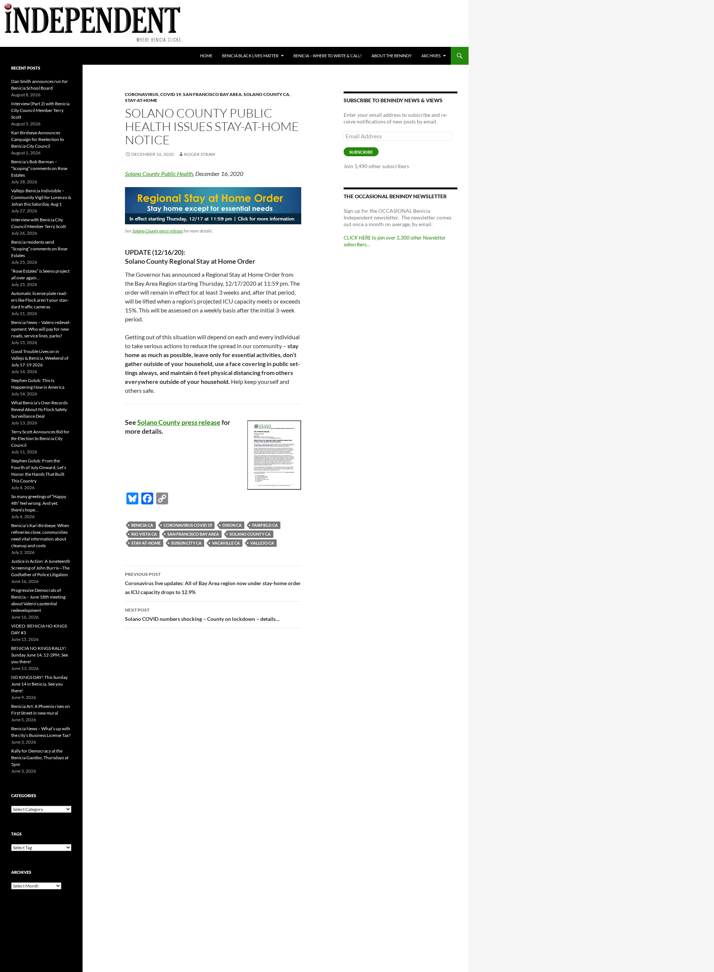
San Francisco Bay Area (212, 94)
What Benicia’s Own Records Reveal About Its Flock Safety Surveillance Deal (39, 409)
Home (206, 55)
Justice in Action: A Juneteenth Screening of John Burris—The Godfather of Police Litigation (40, 567)
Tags (16, 833)
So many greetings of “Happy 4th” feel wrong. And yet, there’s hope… (38, 503)
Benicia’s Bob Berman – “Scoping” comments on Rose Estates (39, 168)
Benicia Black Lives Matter (250, 55)
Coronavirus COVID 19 (188, 525)
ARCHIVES (431, 55)
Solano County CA (266, 94)
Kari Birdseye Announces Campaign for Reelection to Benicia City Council (37, 139)
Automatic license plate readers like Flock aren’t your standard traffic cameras (40, 300)
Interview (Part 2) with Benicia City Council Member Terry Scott (40, 110)
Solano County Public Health (159, 173)
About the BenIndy (392, 55)
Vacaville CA (226, 542)
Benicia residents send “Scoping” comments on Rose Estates (39, 248)
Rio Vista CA (144, 534)
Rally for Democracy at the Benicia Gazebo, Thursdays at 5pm (39, 757)
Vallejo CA (262, 542)
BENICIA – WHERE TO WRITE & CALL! (327, 55)
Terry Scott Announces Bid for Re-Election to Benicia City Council (40, 438)
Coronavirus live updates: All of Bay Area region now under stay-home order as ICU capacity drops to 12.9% (213, 583)
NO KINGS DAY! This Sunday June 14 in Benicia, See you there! (39, 683)
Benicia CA (142, 525)
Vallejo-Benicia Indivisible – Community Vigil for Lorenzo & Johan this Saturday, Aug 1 (41, 197)
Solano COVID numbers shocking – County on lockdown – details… (202, 614)
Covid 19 (170, 94)
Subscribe (361, 152)
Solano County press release (157, 231)
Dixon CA (232, 525)
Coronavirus (141, 94)
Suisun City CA (186, 542)
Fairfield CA (265, 525)
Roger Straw (199, 154)
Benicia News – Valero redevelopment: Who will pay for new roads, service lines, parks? (41, 329)
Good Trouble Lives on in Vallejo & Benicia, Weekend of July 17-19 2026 (39, 358)
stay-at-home (146, 542)
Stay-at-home (141, 100)
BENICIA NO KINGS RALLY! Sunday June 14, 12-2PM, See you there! (39, 654)
